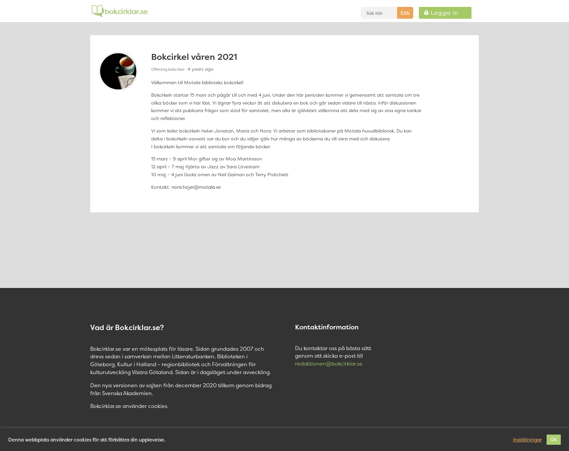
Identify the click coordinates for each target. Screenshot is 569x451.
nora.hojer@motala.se (196, 187)
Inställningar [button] (527, 440)
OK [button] (554, 439)
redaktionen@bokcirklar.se (329, 363)
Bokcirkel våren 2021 (194, 56)
